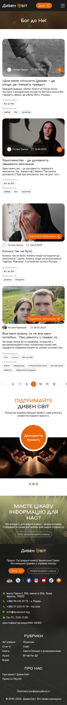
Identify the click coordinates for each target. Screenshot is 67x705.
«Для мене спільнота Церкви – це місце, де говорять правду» (28, 82)
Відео (5, 660)
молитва (26, 112)
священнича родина (26, 370)
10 (40, 384)
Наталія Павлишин (17, 327)
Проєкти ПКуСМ (11, 678)
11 (47, 384)
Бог (16, 112)
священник (18, 366)
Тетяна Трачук (20, 69)
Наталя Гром (57, 366)
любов (7, 112)
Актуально (8, 642)
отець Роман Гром (38, 366)
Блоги (5, 651)
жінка (6, 366)
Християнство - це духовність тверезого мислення (25, 161)
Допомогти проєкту (33, 437)
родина (7, 280)
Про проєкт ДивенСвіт (16, 674)
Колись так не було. (18, 251)
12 (54, 384)
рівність (8, 370)
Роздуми (19, 280)
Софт (26, 646)
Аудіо (5, 655)
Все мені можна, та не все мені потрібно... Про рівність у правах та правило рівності (29, 335)
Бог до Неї (9, 104)
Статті (15, 357)
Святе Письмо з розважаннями (42, 651)
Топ (6, 357)
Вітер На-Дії (30, 655)
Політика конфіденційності (33, 691)
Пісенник (28, 642)
